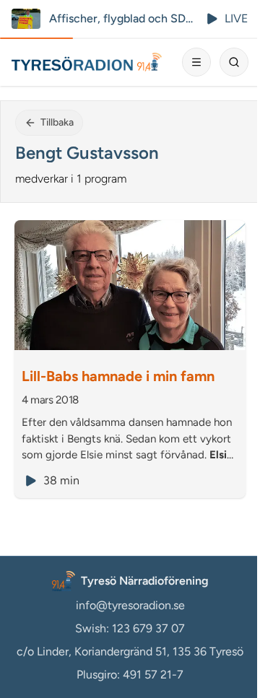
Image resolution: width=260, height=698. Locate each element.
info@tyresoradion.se (130, 605)
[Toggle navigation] (196, 62)
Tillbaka (57, 122)
